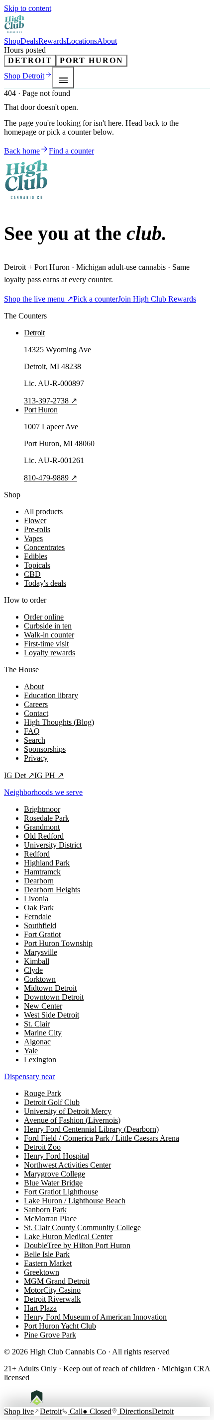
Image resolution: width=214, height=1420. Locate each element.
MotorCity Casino (52, 1290)
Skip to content (27, 8)
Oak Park (39, 907)
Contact (36, 713)
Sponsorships (45, 749)
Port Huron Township (58, 943)
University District (53, 845)
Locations (81, 41)
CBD (32, 574)
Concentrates (44, 547)
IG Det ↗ (19, 775)
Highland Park (47, 863)
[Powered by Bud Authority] (44, 1402)
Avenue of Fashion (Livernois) (72, 1120)
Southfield (40, 925)
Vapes (33, 538)
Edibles (35, 556)
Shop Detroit (24, 76)
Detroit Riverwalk (52, 1299)
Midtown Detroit (50, 988)
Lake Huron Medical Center (68, 1236)
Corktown (40, 979)
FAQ (32, 731)
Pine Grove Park (50, 1335)
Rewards (52, 41)
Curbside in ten (48, 626)
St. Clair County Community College (82, 1227)
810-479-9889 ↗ (50, 477)
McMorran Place (50, 1218)
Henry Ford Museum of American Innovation (95, 1317)
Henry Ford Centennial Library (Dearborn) (91, 1129)
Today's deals (45, 583)
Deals (29, 41)
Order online (44, 617)
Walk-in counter (49, 635)
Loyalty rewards (49, 652)
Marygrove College (54, 1174)
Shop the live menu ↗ (38, 299)
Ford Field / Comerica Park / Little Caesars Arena (101, 1138)
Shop (12, 41)
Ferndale (37, 916)
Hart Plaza (40, 1308)
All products (43, 511)
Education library (51, 695)
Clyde (33, 970)
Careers (36, 704)
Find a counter (71, 151)
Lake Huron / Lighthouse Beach (74, 1200)
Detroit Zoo (42, 1147)
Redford (37, 854)
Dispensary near (29, 1076)
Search (34, 740)
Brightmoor (42, 809)
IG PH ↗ (49, 775)
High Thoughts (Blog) (59, 722)
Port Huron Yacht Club (60, 1326)
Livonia (36, 898)
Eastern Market (48, 1263)
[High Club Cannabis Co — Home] (14, 32)
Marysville (40, 952)
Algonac (37, 1041)
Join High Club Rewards (157, 299)
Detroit (30, 60)
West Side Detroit (51, 1015)
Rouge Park (42, 1093)
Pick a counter (95, 299)
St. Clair (37, 1024)
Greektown (41, 1272)
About (107, 41)
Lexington (40, 1059)
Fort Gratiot (42, 934)
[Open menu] (63, 77)
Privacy (36, 758)
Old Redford (44, 836)
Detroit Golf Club (52, 1102)
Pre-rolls (37, 529)
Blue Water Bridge (53, 1183)
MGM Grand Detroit (57, 1281)
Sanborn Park (45, 1209)
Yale (31, 1050)
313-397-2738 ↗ (50, 400)
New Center (43, 1006)
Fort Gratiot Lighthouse (61, 1191)
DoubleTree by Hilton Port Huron (77, 1245)
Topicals (37, 565)
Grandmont (42, 827)
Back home (22, 151)
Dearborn (39, 880)
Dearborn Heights (52, 889)
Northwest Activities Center (67, 1165)
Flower (35, 520)
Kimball (36, 961)
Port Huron (91, 60)
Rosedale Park (46, 818)
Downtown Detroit (54, 997)
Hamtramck (42, 872)
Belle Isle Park (47, 1254)
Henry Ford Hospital (56, 1156)
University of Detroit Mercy (67, 1111)
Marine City (43, 1032)
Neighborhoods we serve (43, 792)
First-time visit (46, 643)
